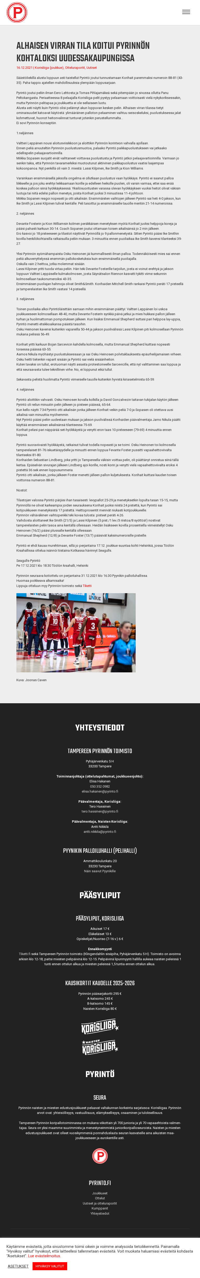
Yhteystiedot (100, 1213)
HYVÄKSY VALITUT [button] (50, 1266)
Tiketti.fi (24, 954)
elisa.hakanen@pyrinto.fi (100, 791)
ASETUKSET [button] (18, 1266)
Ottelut (100, 1198)
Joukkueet (100, 1193)
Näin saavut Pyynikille (100, 871)
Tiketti (87, 586)
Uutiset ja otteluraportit (100, 1203)
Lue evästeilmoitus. (44, 1256)
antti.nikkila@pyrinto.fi (100, 832)
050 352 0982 (100, 786)
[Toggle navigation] (186, 12)
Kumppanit (100, 1208)
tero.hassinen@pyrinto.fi (100, 811)
